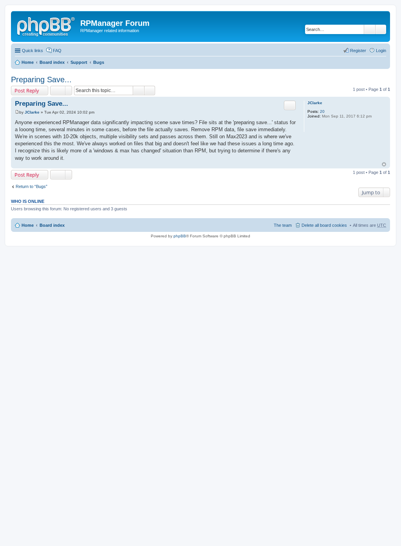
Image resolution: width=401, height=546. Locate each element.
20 (322, 111)
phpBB (179, 236)
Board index (52, 62)
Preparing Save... (41, 79)
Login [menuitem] (381, 50)
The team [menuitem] (283, 225)
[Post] (17, 112)
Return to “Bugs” (31, 186)
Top (384, 164)
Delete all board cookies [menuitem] (324, 225)
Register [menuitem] (358, 50)
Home (28, 62)
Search (370, 29)
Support (78, 62)
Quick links (32, 50)
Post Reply (26, 90)
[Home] (46, 25)
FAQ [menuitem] (57, 50)
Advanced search (381, 29)
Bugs (98, 62)
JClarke (314, 103)
